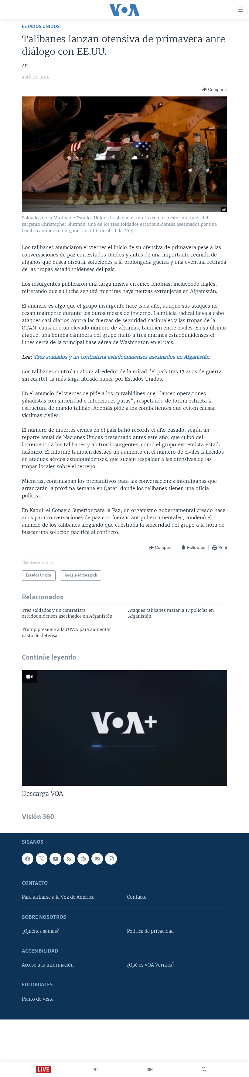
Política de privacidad (150, 931)
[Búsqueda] (204, 1069)
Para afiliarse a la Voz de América (58, 897)
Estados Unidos (41, 26)
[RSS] (69, 858)
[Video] (150, 1069)
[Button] (214, 89)
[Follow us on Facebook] (27, 858)
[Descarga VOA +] (124, 728)
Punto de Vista (37, 999)
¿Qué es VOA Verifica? (150, 965)
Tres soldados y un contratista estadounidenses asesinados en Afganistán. (122, 357)
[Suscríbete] (97, 858)
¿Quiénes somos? (40, 931)
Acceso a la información (48, 965)
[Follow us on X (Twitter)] (41, 858)
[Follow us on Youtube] (55, 858)
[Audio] (96, 1069)
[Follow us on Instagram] (111, 858)
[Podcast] (83, 858)
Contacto (137, 897)
